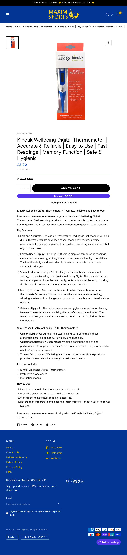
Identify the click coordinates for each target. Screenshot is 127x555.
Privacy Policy (14, 467)
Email (9, 498)
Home (9, 26)
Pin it (52, 424)
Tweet (38, 424)
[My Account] (112, 14)
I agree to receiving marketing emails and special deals (34, 513)
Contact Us (12, 452)
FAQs (9, 472)
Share (24, 424)
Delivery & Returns (16, 457)
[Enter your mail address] (58, 504)
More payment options (64, 202)
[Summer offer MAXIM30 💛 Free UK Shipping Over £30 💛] (63, 2)
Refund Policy (14, 462)
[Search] (107, 14)
